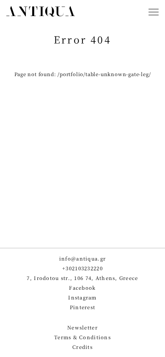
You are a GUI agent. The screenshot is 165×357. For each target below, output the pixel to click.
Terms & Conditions (82, 337)
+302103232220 (82, 268)
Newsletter (82, 327)
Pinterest (83, 307)
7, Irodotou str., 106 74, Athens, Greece (82, 278)
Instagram (82, 297)
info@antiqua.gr (82, 258)
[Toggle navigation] (153, 13)
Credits (82, 347)
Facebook (82, 288)
